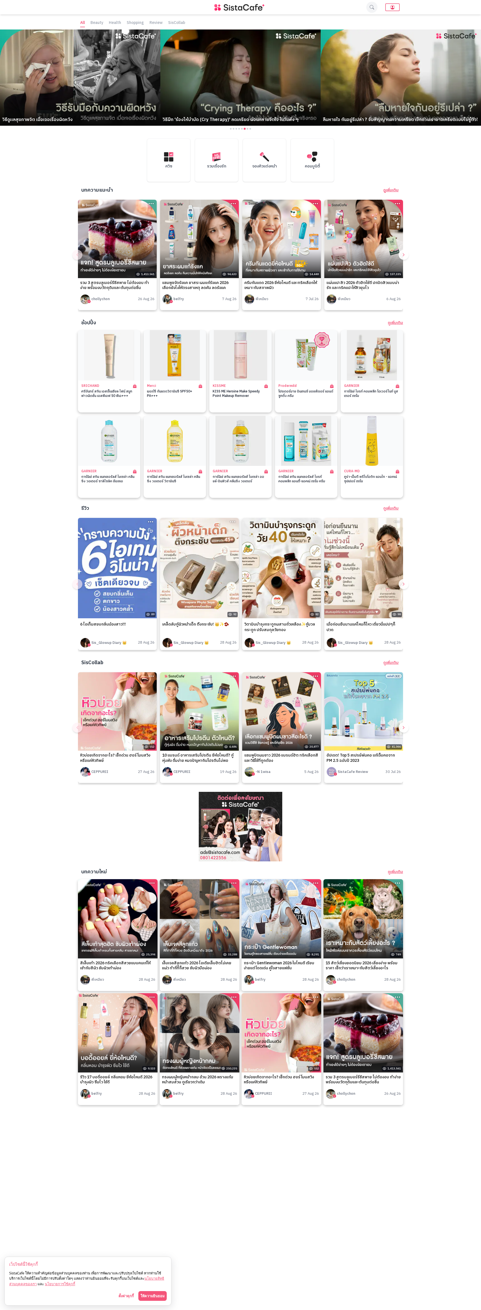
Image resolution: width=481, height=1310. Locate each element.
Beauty (96, 23)
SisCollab (176, 23)
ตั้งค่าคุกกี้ (126, 1295)
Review (156, 23)
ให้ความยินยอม (153, 1295)
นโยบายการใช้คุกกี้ (60, 1283)
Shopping (135, 23)
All (82, 23)
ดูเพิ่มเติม (391, 190)
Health (115, 23)
